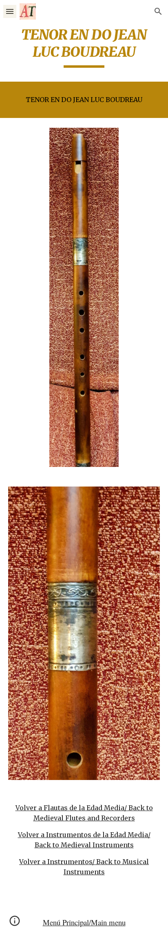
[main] (84, 47)
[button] (10, 11)
